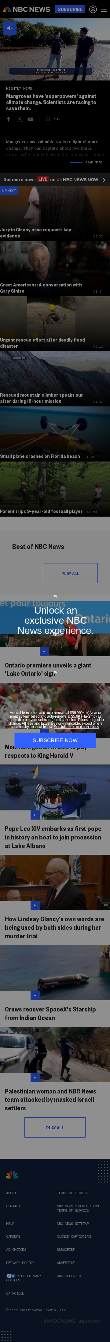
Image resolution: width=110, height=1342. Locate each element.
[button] (104, 591)
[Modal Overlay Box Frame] (55, 671)
